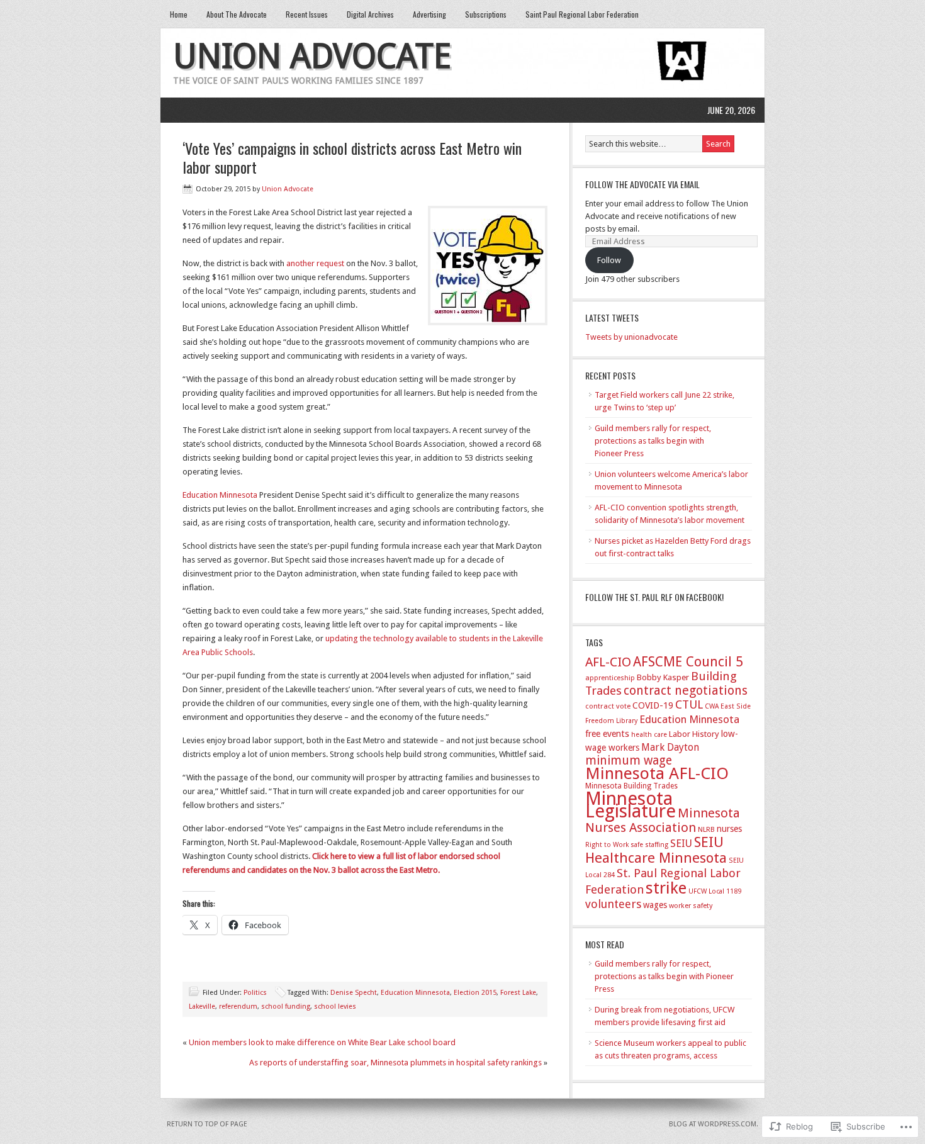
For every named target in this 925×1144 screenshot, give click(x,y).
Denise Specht (353, 993)
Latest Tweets (612, 317)
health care (649, 735)
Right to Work (607, 845)
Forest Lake (518, 993)
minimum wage (628, 760)
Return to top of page (207, 1124)
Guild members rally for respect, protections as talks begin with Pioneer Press (653, 440)
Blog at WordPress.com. (713, 1124)
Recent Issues (307, 14)
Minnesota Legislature (630, 805)
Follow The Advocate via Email (642, 184)
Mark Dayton (670, 747)
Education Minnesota (219, 495)
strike (666, 887)
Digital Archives (370, 14)
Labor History (694, 734)
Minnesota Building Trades (631, 786)
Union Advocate (312, 56)
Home (179, 14)
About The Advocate (236, 14)
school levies (335, 1006)
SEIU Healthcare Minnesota (656, 850)
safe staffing (649, 845)
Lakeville (202, 1006)
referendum (238, 1006)
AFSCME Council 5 (688, 662)
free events (607, 733)
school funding (285, 1006)
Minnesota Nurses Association (662, 820)
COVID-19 (652, 705)
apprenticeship (610, 678)
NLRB (706, 829)
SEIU (681, 844)
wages (655, 905)
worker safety (690, 906)
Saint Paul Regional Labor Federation (582, 14)
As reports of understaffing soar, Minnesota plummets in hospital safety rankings (395, 1062)
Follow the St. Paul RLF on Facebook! (654, 596)
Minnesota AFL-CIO (657, 773)
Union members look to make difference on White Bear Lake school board (322, 1042)
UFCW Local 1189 (714, 891)
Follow (609, 260)
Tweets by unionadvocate (631, 337)
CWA (712, 706)
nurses (729, 829)
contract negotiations (686, 690)
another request (315, 263)
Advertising (429, 14)
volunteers (613, 904)
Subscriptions (486, 14)
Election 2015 (475, 993)
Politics (255, 993)
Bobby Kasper (663, 677)
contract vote (608, 706)
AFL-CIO (608, 662)
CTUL (689, 704)
